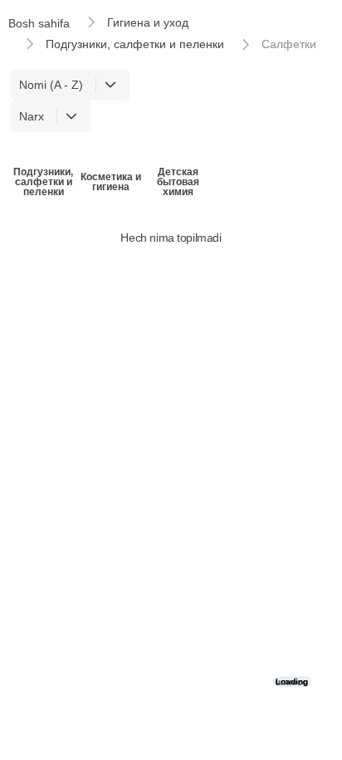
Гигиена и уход (147, 22)
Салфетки (288, 44)
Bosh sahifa (39, 23)
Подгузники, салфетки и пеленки (135, 44)
